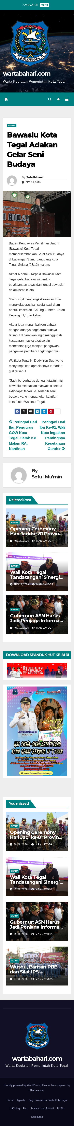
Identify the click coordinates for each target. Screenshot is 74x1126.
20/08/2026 (21, 844)
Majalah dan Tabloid (42, 1108)
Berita (11, 125)
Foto (25, 1108)
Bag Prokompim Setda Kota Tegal (47, 1100)
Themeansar (37, 1090)
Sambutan (37, 1116)
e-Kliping (15, 1108)
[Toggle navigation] (66, 99)
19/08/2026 (21, 889)
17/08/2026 (21, 979)
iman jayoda (44, 540)
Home (10, 1100)
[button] (49, 99)
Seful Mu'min (35, 177)
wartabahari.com (27, 73)
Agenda (21, 1100)
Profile (60, 1108)
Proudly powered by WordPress (22, 1085)
